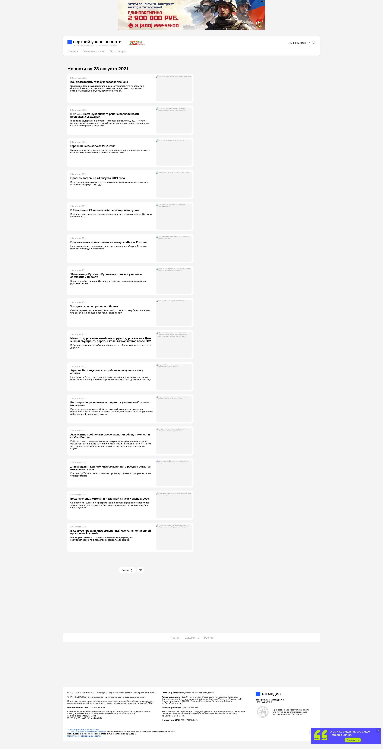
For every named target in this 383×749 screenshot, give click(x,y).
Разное (208, 637)
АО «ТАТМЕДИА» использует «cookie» (86, 731)
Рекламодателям (93, 51)
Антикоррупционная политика (83, 729)
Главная (72, 51)
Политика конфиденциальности (84, 735)
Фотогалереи (118, 51)
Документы (192, 637)
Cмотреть (353, 740)
